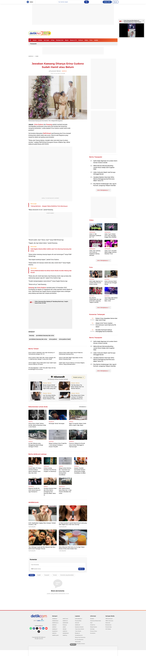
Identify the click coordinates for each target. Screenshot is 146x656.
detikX (64, 627)
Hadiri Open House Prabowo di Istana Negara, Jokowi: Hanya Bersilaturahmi (72, 363)
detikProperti (55, 635)
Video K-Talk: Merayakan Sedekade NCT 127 (95, 235)
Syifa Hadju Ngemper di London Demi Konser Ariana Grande (105, 161)
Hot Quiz (46, 40)
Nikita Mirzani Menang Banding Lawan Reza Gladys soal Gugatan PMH (103, 167)
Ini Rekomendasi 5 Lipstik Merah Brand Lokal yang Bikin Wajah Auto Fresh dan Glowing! (73, 523)
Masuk (115, 2)
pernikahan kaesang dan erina (45, 335)
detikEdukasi (55, 620)
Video (86, 40)
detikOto (54, 633)
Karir (91, 622)
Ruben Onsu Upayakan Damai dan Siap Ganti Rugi (106, 319)
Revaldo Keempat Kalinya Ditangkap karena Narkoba (104, 330)
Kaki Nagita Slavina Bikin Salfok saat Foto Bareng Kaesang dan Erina (51, 250)
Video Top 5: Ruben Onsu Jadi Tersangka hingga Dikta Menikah (110, 235)
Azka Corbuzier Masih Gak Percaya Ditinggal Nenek (104, 173)
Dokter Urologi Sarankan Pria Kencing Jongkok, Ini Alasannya (50, 469)
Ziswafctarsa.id (78, 635)
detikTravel (65, 618)
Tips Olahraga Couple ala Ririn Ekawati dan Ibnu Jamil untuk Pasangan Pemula (41, 547)
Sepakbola (54, 631)
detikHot (30, 56)
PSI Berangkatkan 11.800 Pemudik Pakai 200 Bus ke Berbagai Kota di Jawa (42, 368)
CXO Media (108, 629)
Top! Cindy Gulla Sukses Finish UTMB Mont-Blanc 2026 (111, 299)
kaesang (31, 335)
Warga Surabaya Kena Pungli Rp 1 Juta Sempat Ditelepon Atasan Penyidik (58, 445)
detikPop (65, 635)
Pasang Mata (78, 620)
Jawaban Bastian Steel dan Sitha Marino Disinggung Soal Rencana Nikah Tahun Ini (50, 492)
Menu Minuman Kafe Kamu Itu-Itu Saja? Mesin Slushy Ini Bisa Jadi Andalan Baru (71, 547)
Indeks (96, 40)
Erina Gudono (39, 124)
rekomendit (78, 641)
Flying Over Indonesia (80, 637)
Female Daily (108, 627)
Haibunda (107, 622)
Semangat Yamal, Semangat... (57, 423)
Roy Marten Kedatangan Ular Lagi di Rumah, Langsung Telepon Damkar (104, 184)
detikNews (54, 618)
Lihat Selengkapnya (102, 190)
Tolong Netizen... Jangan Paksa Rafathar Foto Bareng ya (49, 206)
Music (66, 40)
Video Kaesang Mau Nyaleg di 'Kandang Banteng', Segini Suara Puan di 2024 (132, 22)
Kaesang (49, 124)
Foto (91, 40)
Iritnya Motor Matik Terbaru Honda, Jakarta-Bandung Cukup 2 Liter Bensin (37, 425)
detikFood (65, 620)
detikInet (54, 624)
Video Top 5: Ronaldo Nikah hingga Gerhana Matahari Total (111, 252)
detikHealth (65, 622)
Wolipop (65, 624)
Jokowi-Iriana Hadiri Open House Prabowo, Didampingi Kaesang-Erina (71, 353)
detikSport (54, 629)
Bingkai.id (77, 633)
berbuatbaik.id (78, 618)
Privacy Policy (93, 631)
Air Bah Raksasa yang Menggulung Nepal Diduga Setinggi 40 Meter (35, 445)
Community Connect (80, 643)
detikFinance (55, 622)
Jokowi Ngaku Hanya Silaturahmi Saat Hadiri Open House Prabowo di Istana (42, 363)
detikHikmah (66, 633)
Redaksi (92, 618)
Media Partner (93, 627)
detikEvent (77, 624)
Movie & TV (73, 40)
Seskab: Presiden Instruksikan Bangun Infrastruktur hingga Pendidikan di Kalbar (80, 470)
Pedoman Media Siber (95, 620)
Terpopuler (33, 43)
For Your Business (79, 639)
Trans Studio (78, 631)
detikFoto (65, 631)
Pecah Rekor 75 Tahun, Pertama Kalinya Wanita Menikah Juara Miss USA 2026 (34, 470)
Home (34, 40)
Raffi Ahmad (47, 133)
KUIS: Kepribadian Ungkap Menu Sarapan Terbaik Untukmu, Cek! (42, 523)
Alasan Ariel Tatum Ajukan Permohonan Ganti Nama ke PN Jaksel (106, 324)
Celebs (40, 40)
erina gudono (53, 339)
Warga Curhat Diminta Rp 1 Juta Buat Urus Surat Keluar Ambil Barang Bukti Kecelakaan (65, 471)
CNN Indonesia (108, 618)
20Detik (64, 629)
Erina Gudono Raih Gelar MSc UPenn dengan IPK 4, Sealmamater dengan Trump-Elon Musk (42, 358)
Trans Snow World (79, 629)
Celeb (36, 56)
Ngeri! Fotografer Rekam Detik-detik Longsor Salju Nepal (77, 424)
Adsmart (77, 622)
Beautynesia (108, 624)
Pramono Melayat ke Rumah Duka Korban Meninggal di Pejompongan (77, 445)
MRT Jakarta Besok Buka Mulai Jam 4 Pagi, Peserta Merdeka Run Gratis (65, 491)
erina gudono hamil (65, 339)
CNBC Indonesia (109, 620)
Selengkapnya (82, 406)
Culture (80, 40)
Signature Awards (79, 627)
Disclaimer (92, 633)
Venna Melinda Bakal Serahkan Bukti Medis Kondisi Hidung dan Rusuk (51, 271)
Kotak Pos (92, 624)
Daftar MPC (107, 2)
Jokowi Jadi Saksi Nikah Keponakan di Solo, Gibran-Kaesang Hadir (71, 358)
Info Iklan (92, 629)
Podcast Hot (59, 40)
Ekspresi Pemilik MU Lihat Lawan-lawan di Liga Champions (34, 490)
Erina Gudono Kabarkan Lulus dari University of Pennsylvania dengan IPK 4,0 (41, 353)
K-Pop (52, 40)
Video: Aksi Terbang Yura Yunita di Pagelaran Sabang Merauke (94, 253)
